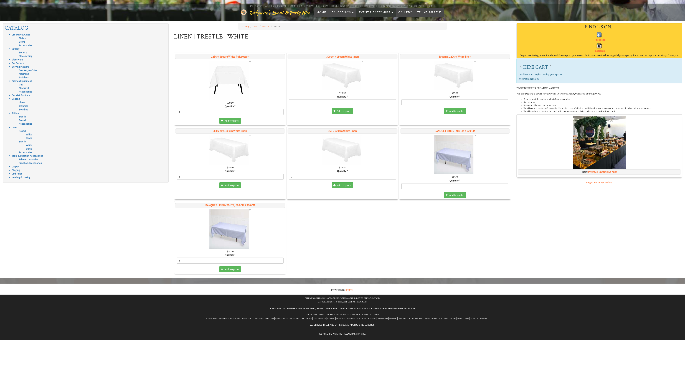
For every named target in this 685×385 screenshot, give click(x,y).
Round (22, 120)
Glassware (17, 59)
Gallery (405, 12)
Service (23, 52)
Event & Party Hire (375, 12)
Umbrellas (17, 173)
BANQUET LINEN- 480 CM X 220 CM (455, 131)
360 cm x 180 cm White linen (230, 131)
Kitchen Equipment (22, 81)
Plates (22, 38)
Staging (16, 170)
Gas (21, 84)
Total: (530, 78)
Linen (14, 127)
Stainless (24, 77)
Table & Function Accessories (27, 155)
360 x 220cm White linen (342, 131)
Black (29, 138)
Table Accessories (29, 159)
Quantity (230, 106)
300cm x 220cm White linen (455, 56)
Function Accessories (30, 163)
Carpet (15, 166)
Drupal (350, 290)
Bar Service (18, 63)
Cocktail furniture (21, 95)
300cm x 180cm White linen (342, 56)
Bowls (22, 41)
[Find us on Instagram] (599, 47)
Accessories (25, 45)
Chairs (22, 102)
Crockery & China (21, 34)
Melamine (24, 73)
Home (321, 12)
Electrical (24, 88)
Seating (16, 98)
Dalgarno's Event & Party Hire (279, 12)
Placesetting (25, 56)
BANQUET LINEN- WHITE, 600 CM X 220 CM (230, 205)
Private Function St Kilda (602, 172)
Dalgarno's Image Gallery (599, 182)
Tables (15, 113)
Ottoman (23, 105)
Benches (23, 109)
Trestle (22, 116)
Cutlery (15, 48)
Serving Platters (20, 66)
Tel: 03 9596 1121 (429, 12)
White (29, 134)
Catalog (16, 28)
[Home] (245, 12)
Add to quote (231, 120)
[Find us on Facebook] (599, 36)
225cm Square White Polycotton (230, 56)
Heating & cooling (21, 177)
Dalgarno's (341, 12)
